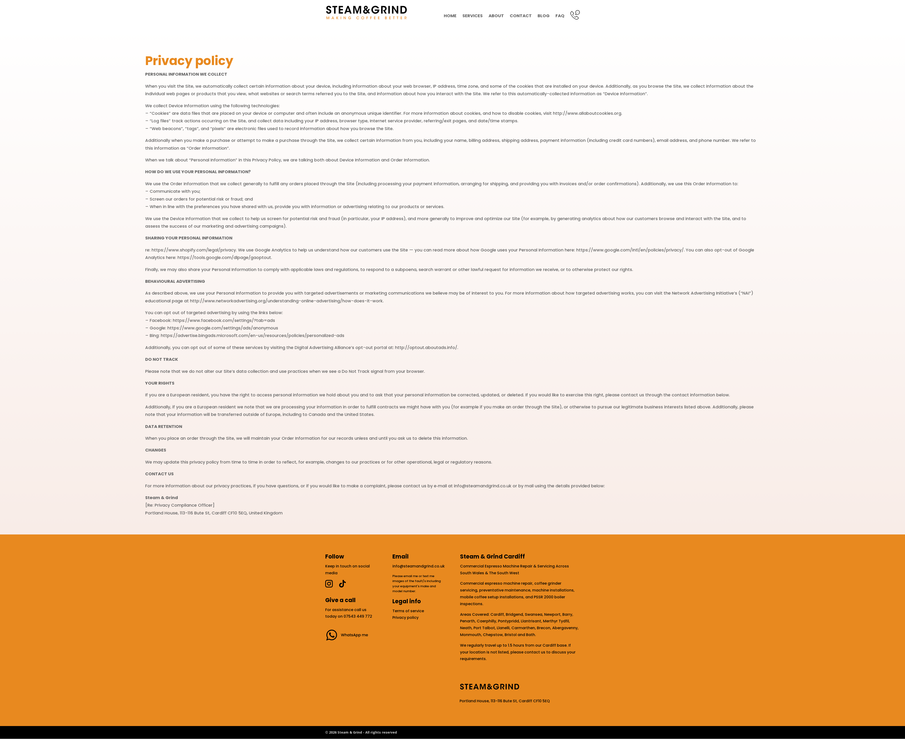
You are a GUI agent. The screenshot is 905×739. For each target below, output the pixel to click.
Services (472, 16)
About (496, 16)
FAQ (559, 16)
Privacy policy (405, 617)
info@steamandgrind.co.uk (418, 566)
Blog (544, 16)
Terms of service (408, 611)
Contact (521, 16)
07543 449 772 (358, 616)
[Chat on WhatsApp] (349, 641)
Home (450, 16)
